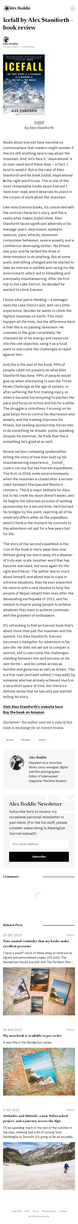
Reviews (26, 739)
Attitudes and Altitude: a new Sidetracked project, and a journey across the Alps (35, 1118)
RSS (27, 1211)
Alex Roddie (10, 43)
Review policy (49, 1211)
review (41, 739)
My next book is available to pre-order (32, 1036)
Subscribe (39, 856)
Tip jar (35, 1211)
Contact (63, 1211)
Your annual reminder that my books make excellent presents (36, 944)
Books (9, 739)
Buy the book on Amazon (23, 712)
